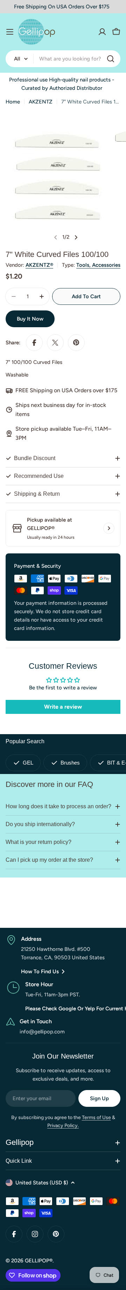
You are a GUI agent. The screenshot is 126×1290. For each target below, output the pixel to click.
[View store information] (108, 528)
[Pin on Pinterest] (76, 342)
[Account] (102, 32)
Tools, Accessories (98, 265)
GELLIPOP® (38, 1260)
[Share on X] (55, 342)
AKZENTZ (40, 102)
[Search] (110, 59)
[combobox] (63, 58)
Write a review (63, 706)
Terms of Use (96, 1117)
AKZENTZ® (39, 265)
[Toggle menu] (10, 32)
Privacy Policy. (63, 1125)
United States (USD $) (41, 1183)
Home (13, 102)
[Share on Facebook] (34, 342)
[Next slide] (76, 237)
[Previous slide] (55, 237)
